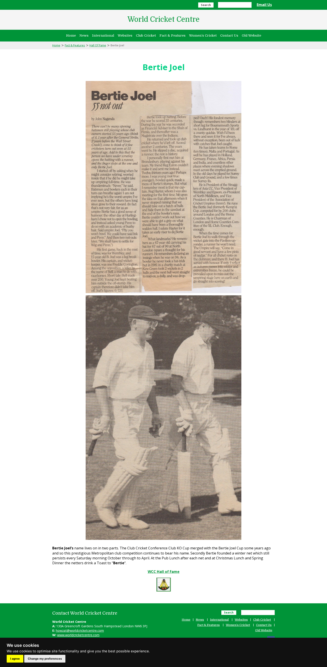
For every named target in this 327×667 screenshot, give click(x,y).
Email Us (264, 4)
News (84, 35)
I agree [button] (15, 658)
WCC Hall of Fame (164, 571)
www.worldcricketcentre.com (78, 635)
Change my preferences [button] (45, 658)
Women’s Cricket (203, 35)
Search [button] (206, 5)
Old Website (251, 35)
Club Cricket (146, 35)
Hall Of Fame (97, 45)
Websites (125, 35)
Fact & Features (172, 35)
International (103, 35)
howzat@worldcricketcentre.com (80, 630)
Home (71, 35)
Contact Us (229, 35)
